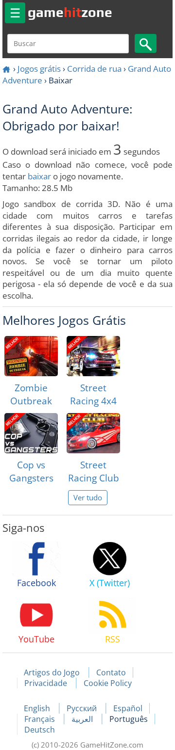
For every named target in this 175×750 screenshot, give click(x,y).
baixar (39, 176)
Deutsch (39, 729)
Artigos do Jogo (52, 672)
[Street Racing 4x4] (93, 356)
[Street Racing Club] (93, 433)
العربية (83, 719)
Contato (111, 672)
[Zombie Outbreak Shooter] (31, 356)
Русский (83, 708)
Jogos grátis (39, 68)
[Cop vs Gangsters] (31, 433)
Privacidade (45, 683)
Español (127, 708)
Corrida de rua (94, 68)
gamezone (70, 12)
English (38, 708)
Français (40, 719)
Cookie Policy (108, 683)
